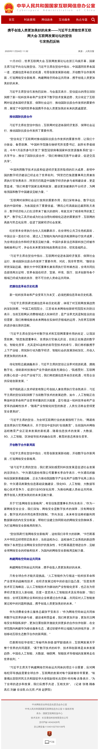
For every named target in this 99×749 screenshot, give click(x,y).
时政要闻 (29, 19)
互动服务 (64, 19)
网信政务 (47, 19)
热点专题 (81, 19)
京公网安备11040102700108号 (49, 726)
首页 (11, 19)
